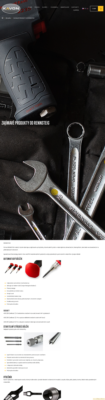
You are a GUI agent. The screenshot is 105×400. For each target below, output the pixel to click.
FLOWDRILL (54, 7)
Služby (44, 7)
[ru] (85, 8)
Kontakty (75, 7)
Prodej (37, 7)
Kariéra (76, 10)
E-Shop (94, 8)
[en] (87, 8)
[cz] (83, 8)
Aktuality (8, 18)
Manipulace (65, 7)
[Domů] (2, 18)
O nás (30, 7)
